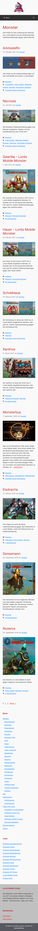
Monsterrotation (9, 825)
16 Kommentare (11, 618)
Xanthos (9, 349)
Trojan (6, 781)
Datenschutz (7, 919)
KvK (4, 794)
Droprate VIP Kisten (10, 872)
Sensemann (11, 554)
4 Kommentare (10, 543)
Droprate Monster (9, 856)
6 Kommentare (10, 693)
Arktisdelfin (11, 48)
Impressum (7, 916)
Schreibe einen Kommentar (15, 90)
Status (5, 828)
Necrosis (9, 101)
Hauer (6, 744)
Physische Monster (19, 216)
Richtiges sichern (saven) (13, 819)
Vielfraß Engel (9, 785)
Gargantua (8, 731)
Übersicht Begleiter (11, 822)
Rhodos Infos (7, 878)
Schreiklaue (11, 293)
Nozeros (9, 628)
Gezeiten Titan (9, 737)
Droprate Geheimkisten (11, 850)
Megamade (8, 753)
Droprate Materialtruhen (11, 853)
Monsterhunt (19, 476)
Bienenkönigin (9, 722)
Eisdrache (10, 489)
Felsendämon (9, 728)
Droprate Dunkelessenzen (12, 844)
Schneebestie (9, 769)
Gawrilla (7, 734)
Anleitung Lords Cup (11, 813)
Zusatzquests (9, 803)
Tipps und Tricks (9, 807)
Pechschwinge (9, 763)
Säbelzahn (8, 766)
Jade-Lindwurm (10, 750)
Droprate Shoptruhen (10, 866)
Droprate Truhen (9, 869)
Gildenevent (7, 797)
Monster (8, 82)
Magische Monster (12, 398)
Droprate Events (9, 847)
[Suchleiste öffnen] (33, 17)
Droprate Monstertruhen (12, 859)
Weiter (13, 703)
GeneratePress (19, 928)
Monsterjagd (30, 476)
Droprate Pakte (8, 863)
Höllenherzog (9, 747)
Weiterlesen (18, 467)
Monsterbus (12, 412)
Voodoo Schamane (11, 788)
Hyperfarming (9, 816)
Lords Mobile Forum (10, 875)
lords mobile (19, 84)
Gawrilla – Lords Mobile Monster (15, 159)
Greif (6, 741)
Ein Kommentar (10, 219)
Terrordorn (8, 778)
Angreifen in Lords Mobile (13, 810)
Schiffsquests (9, 800)
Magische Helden (21, 140)
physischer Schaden (23, 87)
